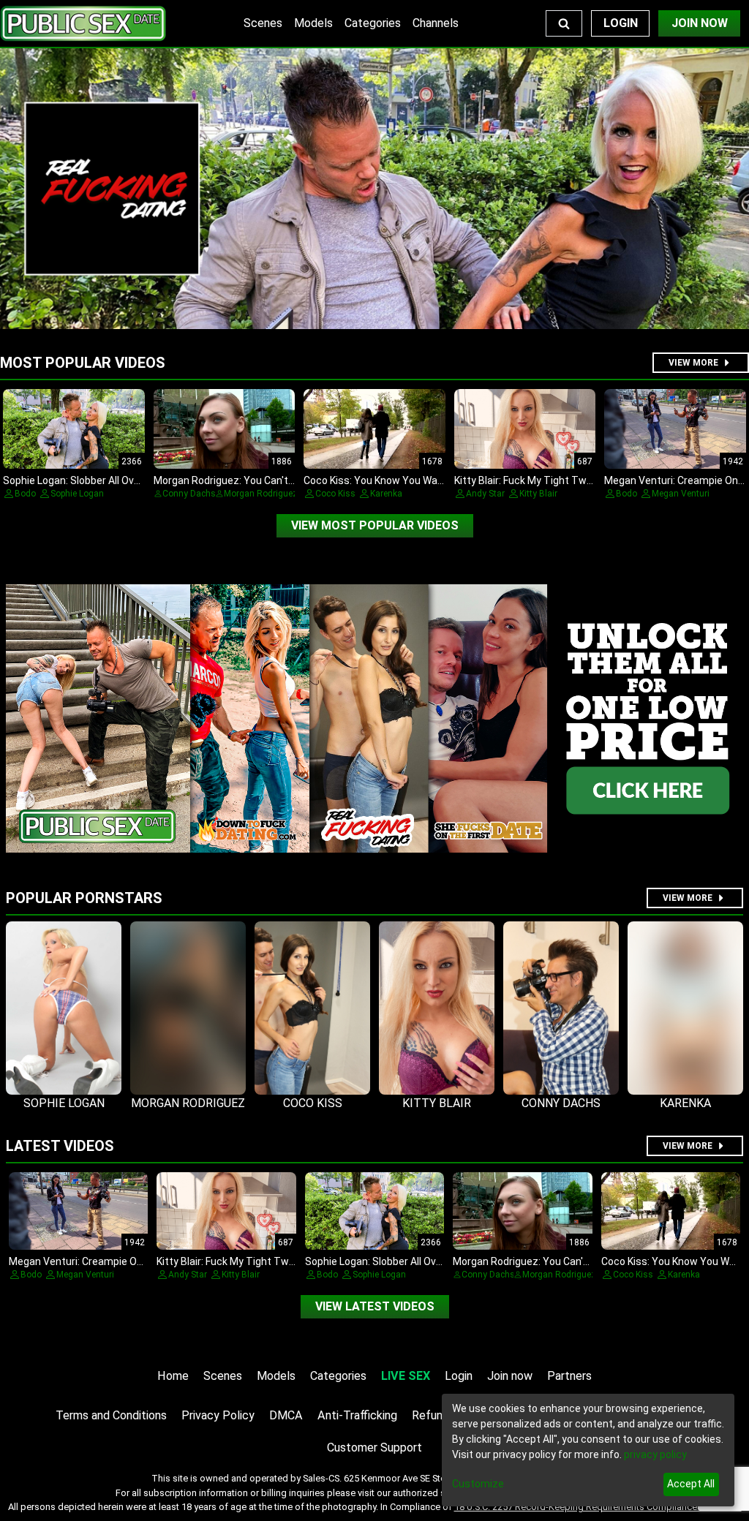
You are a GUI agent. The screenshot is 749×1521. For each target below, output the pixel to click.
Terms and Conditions (111, 1415)
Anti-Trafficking (357, 1415)
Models (313, 23)
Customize (478, 1484)
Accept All (691, 1484)
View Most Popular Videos (375, 525)
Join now (509, 1376)
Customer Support (374, 1447)
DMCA (286, 1415)
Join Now (699, 23)
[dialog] (588, 1450)
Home (173, 1376)
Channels (436, 23)
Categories (373, 23)
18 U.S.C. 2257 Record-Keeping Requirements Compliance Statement (598, 1506)
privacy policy (655, 1454)
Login (620, 23)
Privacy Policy (218, 1415)
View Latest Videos (374, 1306)
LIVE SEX (405, 1376)
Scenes (263, 23)
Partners (569, 1376)
